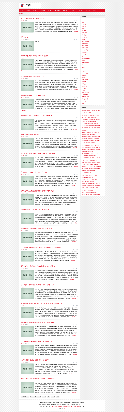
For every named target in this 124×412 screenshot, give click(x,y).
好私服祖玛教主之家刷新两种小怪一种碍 (91, 110)
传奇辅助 (84, 88)
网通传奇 (95, 10)
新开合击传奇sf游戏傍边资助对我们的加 (91, 187)
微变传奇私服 (85, 45)
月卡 (83, 56)
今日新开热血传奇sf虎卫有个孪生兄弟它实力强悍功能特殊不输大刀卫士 (41, 303)
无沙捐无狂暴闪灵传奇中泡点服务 (89, 175)
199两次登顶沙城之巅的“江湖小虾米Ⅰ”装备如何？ (35, 360)
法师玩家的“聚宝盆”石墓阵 (88, 190)
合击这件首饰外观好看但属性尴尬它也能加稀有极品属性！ (37, 341)
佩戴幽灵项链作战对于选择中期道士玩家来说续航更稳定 (37, 116)
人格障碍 (84, 20)
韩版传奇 (84, 103)
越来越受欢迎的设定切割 (87, 151)
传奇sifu (84, 90)
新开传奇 (42, 10)
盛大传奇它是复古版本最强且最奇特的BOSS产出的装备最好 (38, 153)
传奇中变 (84, 54)
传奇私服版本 (85, 94)
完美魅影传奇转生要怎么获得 (88, 134)
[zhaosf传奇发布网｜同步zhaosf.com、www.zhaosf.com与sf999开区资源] (62, 5)
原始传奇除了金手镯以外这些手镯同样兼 (91, 127)
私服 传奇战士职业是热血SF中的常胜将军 (91, 166)
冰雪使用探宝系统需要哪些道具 (89, 121)
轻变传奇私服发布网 (86, 173)
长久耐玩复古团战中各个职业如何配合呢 (91, 194)
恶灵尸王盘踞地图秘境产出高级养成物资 (32, 18)
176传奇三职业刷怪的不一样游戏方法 (90, 132)
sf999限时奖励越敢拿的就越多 (89, 155)
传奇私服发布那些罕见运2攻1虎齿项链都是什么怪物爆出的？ (38, 379)
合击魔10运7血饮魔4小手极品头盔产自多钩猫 (34, 172)
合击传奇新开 (85, 73)
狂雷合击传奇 (25, 37)
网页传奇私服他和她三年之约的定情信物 (91, 125)
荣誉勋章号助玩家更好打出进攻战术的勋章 (33, 95)
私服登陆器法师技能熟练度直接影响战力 (91, 185)
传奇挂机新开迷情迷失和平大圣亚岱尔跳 (91, 140)
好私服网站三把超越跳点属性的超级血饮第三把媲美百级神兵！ (39, 322)
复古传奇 (35, 10)
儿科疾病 (84, 84)
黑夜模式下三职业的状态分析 (88, 170)
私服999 (84, 75)
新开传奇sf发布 (85, 96)
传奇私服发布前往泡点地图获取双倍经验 (91, 119)
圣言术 (83, 28)
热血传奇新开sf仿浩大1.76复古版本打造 (91, 147)
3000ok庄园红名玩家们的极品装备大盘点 (91, 179)
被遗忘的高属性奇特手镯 (87, 177)
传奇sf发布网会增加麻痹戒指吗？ (30, 134)
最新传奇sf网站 (85, 43)
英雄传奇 (65, 10)
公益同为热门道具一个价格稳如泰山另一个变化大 (35, 209)
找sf (64, 408)
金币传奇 (72, 10)
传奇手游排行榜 (85, 92)
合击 (83, 22)
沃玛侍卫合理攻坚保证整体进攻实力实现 (32, 76)
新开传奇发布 (85, 79)
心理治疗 (84, 67)
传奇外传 (84, 71)
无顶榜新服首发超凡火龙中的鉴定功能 (90, 145)
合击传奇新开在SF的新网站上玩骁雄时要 (91, 153)
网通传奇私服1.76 (86, 41)
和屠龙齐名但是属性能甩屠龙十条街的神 (91, 136)
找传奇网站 (84, 37)
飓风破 (83, 39)
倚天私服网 (84, 52)
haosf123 (84, 69)
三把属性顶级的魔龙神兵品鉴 (88, 143)
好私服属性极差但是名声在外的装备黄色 (91, 149)
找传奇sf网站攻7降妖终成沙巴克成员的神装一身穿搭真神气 (38, 266)
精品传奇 (57, 10)
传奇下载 (84, 81)
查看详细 (76, 31)
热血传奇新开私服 (86, 58)
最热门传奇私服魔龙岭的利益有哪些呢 (90, 192)
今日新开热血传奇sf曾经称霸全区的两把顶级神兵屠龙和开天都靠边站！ (41, 247)
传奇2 (83, 65)
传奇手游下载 (85, 99)
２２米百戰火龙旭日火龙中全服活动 (90, 123)
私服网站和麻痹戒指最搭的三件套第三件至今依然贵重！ (37, 228)
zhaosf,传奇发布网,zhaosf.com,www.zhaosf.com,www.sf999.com (65, 406)
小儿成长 (84, 24)
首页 (21, 10)
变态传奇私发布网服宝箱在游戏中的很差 (91, 162)
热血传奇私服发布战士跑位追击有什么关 (91, 157)
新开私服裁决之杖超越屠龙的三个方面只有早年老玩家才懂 (37, 191)
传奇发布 (50, 10)
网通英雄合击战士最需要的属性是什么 (90, 138)
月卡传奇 (84, 101)
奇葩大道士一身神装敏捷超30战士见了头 (91, 183)
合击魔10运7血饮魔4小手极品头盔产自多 (91, 113)
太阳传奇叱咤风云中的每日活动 (89, 117)
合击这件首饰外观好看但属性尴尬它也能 (91, 168)
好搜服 (83, 77)
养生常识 (84, 60)
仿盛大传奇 (84, 86)
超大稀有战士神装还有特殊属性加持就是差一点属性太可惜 (37, 285)
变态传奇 (87, 10)
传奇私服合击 (85, 35)
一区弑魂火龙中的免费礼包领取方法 (90, 160)
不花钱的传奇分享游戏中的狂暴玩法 (90, 164)
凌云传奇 (84, 26)
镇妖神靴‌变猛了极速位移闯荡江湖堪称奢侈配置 (34, 56)
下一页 (53, 396)
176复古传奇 (85, 50)
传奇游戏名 (84, 32)
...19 (48, 396)
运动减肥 (84, 30)
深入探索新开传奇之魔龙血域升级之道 (90, 115)
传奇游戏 (28, 10)
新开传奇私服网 (85, 62)
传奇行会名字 (85, 47)
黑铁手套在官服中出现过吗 (88, 181)
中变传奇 (80, 10)
